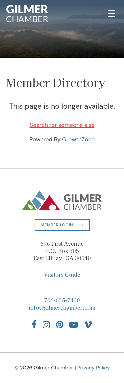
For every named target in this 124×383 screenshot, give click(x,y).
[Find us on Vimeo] (88, 324)
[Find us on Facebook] (34, 324)
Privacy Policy (93, 367)
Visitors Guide (62, 274)
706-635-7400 (62, 300)
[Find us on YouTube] (73, 324)
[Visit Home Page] (27, 14)
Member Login (57, 224)
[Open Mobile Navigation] (111, 14)
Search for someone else (62, 125)
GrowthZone (78, 139)
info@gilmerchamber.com (62, 307)
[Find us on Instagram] (46, 324)
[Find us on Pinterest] (59, 324)
